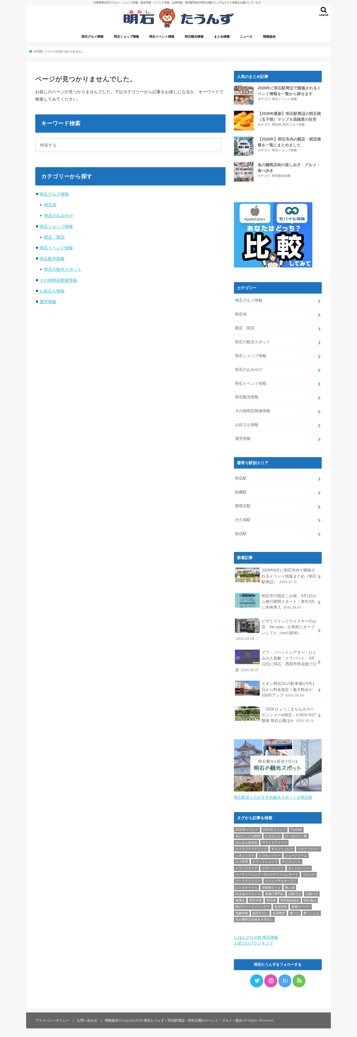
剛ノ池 (290, 887)
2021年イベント (274, 829)
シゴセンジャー (270, 855)
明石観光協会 (289, 900)
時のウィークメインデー (252, 906)
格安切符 (280, 906)
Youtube (296, 829)
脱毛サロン (260, 913)
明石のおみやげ (58, 215)
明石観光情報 (194, 36)
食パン (294, 913)
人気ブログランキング (253, 943)
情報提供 (269, 36)
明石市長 (255, 900)
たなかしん (273, 836)
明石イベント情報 (161, 36)
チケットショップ (265, 862)
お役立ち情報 (52, 291)
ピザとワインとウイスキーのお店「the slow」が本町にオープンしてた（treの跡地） (276, 630)
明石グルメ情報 (92, 36)
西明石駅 (243, 506)
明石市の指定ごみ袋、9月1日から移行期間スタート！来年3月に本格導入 (289, 601)
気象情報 (241, 913)
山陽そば (294, 894)
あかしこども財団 (248, 836)
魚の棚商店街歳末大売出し (254, 919)
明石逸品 (310, 900)
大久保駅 (243, 520)
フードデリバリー (248, 881)
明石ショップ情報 (126, 36)
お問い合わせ (87, 1020)
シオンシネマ (244, 855)
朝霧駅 (241, 492)
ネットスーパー (299, 868)
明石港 (271, 900)
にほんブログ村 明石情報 (256, 937)
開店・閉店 (54, 237)
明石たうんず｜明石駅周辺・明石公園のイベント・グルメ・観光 (193, 1020)
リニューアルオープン (280, 881)
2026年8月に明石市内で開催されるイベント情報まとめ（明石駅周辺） (289, 576)
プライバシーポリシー (52, 1020)
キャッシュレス (282, 849)
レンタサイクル (246, 887)
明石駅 (241, 478)
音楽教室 (279, 913)
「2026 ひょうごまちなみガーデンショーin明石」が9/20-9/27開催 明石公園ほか (289, 715)
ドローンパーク (273, 868)
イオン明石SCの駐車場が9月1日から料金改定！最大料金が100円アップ (288, 689)
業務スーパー (300, 906)
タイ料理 (241, 862)
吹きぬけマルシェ (248, 894)
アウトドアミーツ (274, 842)
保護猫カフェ (271, 887)
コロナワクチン (309, 849)
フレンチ (309, 874)
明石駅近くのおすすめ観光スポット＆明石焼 (273, 797)
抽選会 (240, 900)
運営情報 (47, 301)
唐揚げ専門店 (274, 894)
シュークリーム (296, 855)
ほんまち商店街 (246, 842)
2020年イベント (246, 829)
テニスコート (291, 862)
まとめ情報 (222, 36)
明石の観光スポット (63, 269)
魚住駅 (241, 534)
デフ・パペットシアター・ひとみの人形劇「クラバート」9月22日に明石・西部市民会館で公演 (276, 661)
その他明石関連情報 (58, 280)
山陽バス (312, 894)
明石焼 (50, 204)
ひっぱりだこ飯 (296, 836)
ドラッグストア (246, 868)
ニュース (246, 36)
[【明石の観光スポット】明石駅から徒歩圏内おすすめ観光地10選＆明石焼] (278, 792)
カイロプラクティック (251, 849)
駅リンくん (311, 913)
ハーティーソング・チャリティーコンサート (266, 874)
